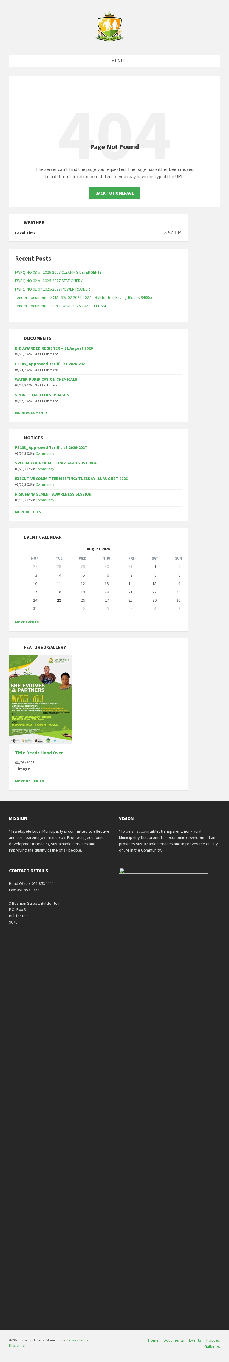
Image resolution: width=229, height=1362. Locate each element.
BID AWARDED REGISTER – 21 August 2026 (54, 348)
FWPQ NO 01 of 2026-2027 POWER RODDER (52, 289)
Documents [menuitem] (174, 1340)
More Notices (28, 512)
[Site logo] (110, 43)
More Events (27, 622)
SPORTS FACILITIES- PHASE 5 (42, 395)
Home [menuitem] (153, 1340)
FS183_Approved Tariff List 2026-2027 (51, 363)
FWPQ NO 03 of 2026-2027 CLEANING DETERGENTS (58, 272)
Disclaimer (17, 1345)
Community (45, 453)
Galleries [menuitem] (212, 1346)
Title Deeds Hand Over (39, 753)
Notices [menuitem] (213, 1340)
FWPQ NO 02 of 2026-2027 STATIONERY (49, 280)
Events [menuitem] (195, 1340)
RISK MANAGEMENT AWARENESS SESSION (53, 494)
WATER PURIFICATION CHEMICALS (46, 379)
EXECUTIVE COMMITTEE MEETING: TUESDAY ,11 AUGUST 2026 (71, 478)
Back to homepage (114, 193)
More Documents (31, 412)
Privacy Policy (77, 1340)
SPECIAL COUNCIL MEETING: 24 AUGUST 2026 (56, 463)
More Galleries (29, 781)
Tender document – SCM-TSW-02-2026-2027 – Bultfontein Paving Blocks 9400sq (84, 297)
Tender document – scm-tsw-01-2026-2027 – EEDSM (60, 305)
